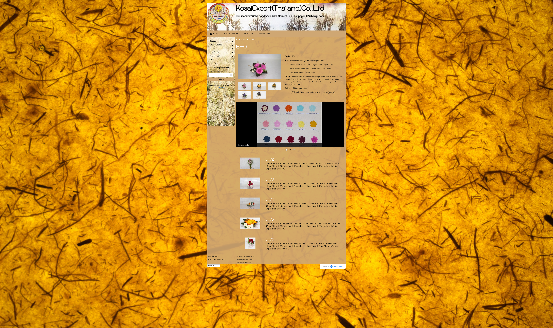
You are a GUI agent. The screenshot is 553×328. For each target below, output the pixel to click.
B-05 (270, 219)
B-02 (270, 159)
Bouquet (245, 40)
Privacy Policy (221, 88)
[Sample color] (290, 124)
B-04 (270, 199)
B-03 (270, 179)
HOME (238, 40)
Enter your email (214, 71)
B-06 (270, 239)
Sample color (244, 145)
